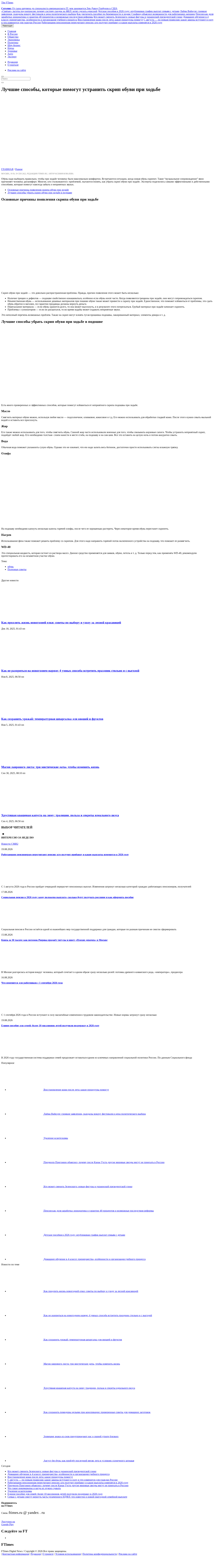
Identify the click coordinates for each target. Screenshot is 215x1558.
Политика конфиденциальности (99, 1554)
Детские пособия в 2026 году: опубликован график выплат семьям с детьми (138, 11)
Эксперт (12, 56)
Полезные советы (17, 569)
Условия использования (68, 1554)
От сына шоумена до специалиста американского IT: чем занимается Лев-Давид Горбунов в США (59, 8)
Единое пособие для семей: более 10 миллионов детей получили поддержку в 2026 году (50, 1025)
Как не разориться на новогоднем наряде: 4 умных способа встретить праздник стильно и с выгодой (70, 670)
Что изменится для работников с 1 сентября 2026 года (32, 982)
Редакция (13, 62)
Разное (19, 169)
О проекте (48, 1554)
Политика (13, 42)
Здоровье (12, 51)
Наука (11, 48)
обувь (11, 566)
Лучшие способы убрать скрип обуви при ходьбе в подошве (40, 192)
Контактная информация (15, 1554)
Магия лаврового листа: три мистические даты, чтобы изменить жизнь (50, 767)
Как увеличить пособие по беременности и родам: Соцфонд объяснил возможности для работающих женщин (136, 14)
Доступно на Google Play (8, 1523)
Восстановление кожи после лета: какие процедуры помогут (110, 19)
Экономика (14, 39)
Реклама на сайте (17, 70)
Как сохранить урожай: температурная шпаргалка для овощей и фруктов (52, 719)
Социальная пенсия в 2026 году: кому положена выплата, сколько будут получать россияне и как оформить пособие (67, 897)
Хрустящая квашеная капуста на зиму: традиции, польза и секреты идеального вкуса (60, 815)
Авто (10, 53)
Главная (12, 31)
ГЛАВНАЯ (7, 169)
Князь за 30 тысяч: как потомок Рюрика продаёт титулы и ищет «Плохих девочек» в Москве (54, 940)
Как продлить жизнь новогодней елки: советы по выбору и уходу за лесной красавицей (61, 622)
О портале (13, 65)
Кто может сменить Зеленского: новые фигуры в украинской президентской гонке (138, 17)
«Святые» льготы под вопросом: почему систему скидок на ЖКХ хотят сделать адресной (49, 11)
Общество (13, 37)
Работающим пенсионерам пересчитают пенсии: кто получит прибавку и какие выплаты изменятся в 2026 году (102, 22)
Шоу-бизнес (14, 45)
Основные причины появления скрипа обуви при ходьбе (38, 189)
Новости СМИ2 (9, 844)
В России (13, 34)
